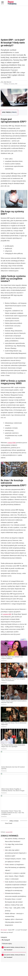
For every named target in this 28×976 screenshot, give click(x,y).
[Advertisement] (14, 21)
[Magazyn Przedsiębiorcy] (12, 3)
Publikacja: (10, 83)
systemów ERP (7, 614)
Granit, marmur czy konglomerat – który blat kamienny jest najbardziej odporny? (15, 867)
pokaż (14, 112)
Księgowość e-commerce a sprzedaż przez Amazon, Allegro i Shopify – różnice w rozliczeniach (15, 876)
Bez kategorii (4, 929)
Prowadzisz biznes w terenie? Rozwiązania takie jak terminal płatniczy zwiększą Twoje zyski (14, 902)
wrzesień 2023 (9, 832)
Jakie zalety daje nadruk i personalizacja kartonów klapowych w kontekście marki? (16, 853)
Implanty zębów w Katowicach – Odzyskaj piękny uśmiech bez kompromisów (14, 922)
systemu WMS (11, 442)
